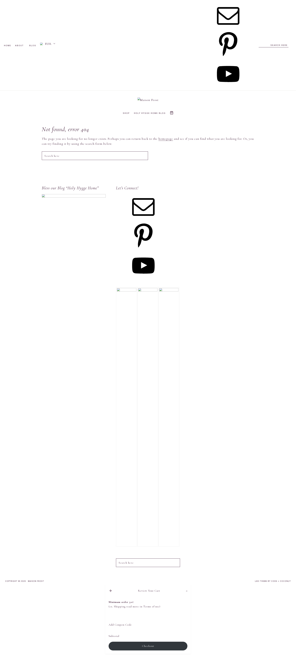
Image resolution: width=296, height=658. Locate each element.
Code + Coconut (281, 581)
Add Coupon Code (120, 624)
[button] (48, 43)
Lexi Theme (261, 581)
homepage (165, 139)
